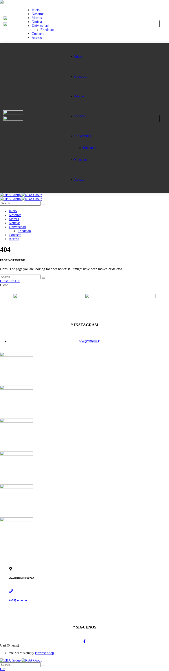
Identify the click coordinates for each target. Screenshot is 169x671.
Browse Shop (44, 653)
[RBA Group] (21, 195)
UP (2, 669)
